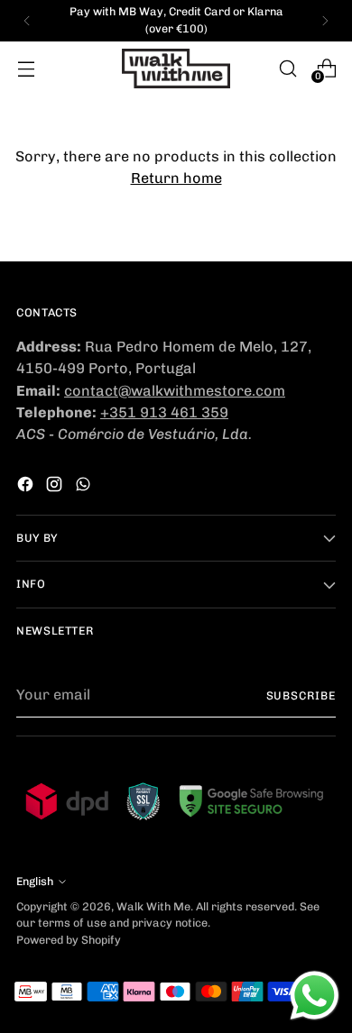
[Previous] (27, 20)
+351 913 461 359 (164, 412)
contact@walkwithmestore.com (174, 390)
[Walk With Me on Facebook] (27, 487)
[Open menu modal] (25, 68)
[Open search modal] (287, 68)
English (34, 881)
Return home (176, 178)
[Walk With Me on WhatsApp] (85, 487)
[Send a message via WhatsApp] (314, 995)
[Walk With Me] (176, 68)
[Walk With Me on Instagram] (56, 487)
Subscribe (301, 695)
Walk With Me (153, 906)
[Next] (325, 20)
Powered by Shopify (68, 939)
